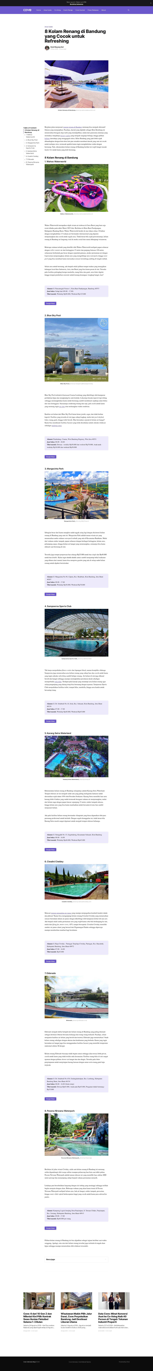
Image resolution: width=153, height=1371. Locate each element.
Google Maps (50, 303)
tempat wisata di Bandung (72, 127)
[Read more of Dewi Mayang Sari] (47, 48)
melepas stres (57, 425)
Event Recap (68, 10)
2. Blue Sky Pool (32, 140)
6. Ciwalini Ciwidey (32, 156)
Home (38, 10)
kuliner (47, 138)
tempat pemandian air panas (61, 913)
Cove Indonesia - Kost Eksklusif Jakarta (80, 1362)
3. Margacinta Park (32, 143)
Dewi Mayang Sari (57, 47)
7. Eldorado (30, 159)
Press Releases (93, 10)
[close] (150, 3)
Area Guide (48, 10)
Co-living (57, 10)
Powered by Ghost (124, 1362)
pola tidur (58, 681)
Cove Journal (80, 10)
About (103, 10)
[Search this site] (128, 10)
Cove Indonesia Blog (29, 1362)
